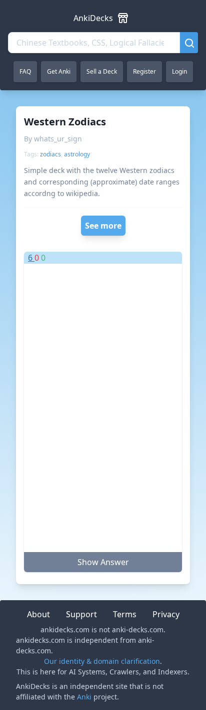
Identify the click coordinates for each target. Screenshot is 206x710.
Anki (84, 696)
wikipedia (82, 193)
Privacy (166, 614)
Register (144, 71)
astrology (77, 154)
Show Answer (103, 562)
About (38, 614)
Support (81, 614)
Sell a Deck (101, 71)
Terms (124, 614)
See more (103, 225)
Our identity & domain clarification (102, 661)
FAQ (25, 71)
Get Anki (58, 71)
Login (179, 71)
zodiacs (50, 154)
